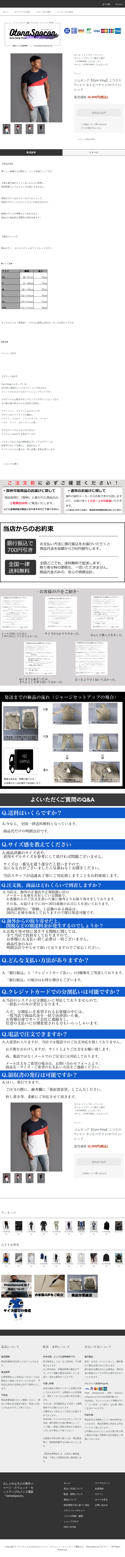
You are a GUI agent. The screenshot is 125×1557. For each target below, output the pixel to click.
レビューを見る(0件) (86, 139)
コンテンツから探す (65, 12)
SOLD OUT (99, 113)
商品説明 (31, 152)
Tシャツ (99, 55)
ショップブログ (71, 1521)
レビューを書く (11, 464)
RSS (66, 1527)
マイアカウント (102, 1483)
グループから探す (43, 12)
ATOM (73, 1527)
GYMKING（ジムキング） (89, 61)
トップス (88, 55)
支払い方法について (73, 1488)
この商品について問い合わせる (94, 124)
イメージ (93, 152)
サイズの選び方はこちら (91, 128)
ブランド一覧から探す (94, 58)
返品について (70, 1499)
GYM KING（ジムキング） (96, 64)
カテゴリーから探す (22, 12)
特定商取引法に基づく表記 (76, 1505)
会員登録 (99, 1488)
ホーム (6, 12)
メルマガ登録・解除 (73, 1516)
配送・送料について (73, 1494)
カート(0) (106, 4)
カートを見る (101, 1499)
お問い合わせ (101, 1505)
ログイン (99, 1494)
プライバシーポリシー (74, 1510)
